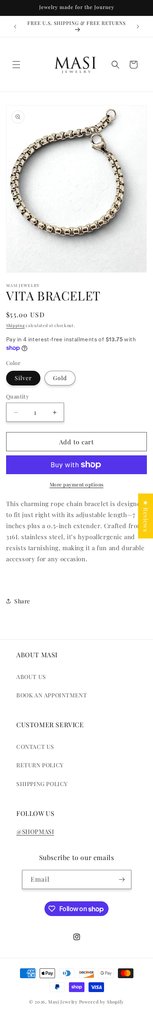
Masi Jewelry (63, 1002)
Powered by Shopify (101, 1002)
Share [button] (22, 601)
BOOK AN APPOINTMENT (51, 695)
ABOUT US (31, 677)
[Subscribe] (122, 879)
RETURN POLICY (40, 765)
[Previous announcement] (15, 27)
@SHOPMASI (35, 831)
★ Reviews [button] (146, 516)
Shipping (15, 325)
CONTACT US (35, 746)
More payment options (77, 484)
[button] (16, 65)
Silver (23, 378)
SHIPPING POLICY (42, 784)
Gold (60, 378)
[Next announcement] (138, 27)
